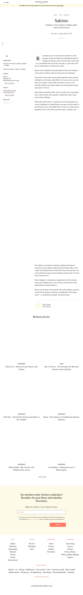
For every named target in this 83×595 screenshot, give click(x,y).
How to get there (9, 83)
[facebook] (35, 581)
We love (32, 543)
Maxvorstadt (70, 569)
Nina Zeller (54, 33)
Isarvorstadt (40, 569)
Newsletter (51, 551)
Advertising (70, 543)
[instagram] (39, 581)
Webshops (32, 546)
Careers (70, 546)
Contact (51, 546)
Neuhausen (25, 572)
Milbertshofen (14, 572)
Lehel (48, 569)
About (51, 543)
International (13, 560)
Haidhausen (30, 569)
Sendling (71, 572)
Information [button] (70, 539)
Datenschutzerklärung (34, 519)
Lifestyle (32, 539)
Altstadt (11, 569)
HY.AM (50, 586)
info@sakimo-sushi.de (9, 90)
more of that (42, 477)
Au (16, 569)
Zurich (12, 557)
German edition (59, 5)
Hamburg (12, 546)
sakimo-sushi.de (9, 95)
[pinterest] (43, 581)
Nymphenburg (36, 572)
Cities (12, 539)
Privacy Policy (70, 551)
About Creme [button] (51, 539)
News (32, 549)
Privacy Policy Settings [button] (70, 554)
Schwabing (47, 572)
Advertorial (61, 38)
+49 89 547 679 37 (8, 92)
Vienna (13, 554)
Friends (70, 549)
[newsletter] (47, 581)
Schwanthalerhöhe (59, 572)
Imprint (70, 557)
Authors (51, 549)
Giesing (21, 569)
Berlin (13, 543)
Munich (13, 551)
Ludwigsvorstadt (58, 569)
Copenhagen (13, 549)
